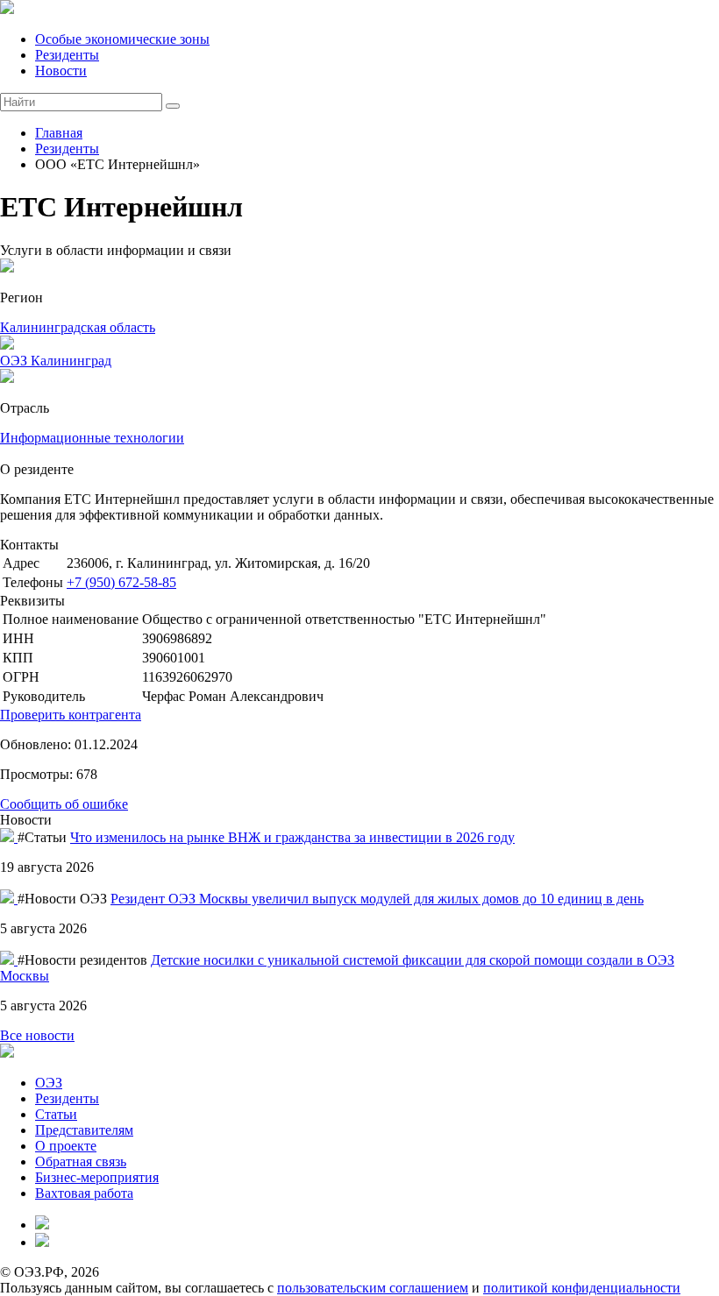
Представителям (84, 1129)
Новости (61, 70)
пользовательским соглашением (372, 1287)
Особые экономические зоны (122, 39)
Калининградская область (77, 327)
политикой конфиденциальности (581, 1287)
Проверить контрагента (70, 714)
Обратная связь (80, 1161)
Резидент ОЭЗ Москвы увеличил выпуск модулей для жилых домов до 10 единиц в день (377, 898)
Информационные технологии (92, 437)
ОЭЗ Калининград (55, 360)
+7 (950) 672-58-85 (121, 582)
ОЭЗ (48, 1082)
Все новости (37, 1035)
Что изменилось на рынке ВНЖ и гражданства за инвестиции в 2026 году (292, 837)
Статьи (56, 1114)
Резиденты (67, 54)
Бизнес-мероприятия (97, 1177)
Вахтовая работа (84, 1193)
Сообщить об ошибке (64, 804)
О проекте (65, 1145)
